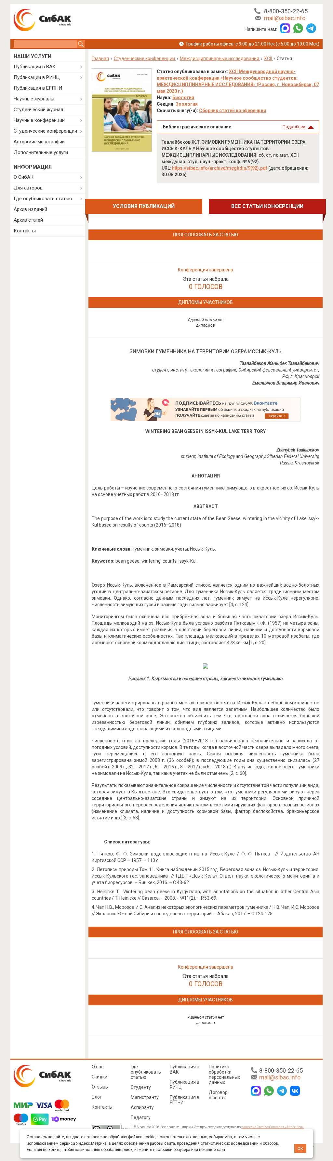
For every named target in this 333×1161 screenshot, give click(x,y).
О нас (97, 1066)
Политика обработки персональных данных (224, 1074)
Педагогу (141, 1117)
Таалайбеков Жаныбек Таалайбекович (279, 363)
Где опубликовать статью (43, 199)
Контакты (25, 231)
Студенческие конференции (45, 131)
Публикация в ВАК (184, 1069)
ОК (300, 1148)
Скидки (99, 1076)
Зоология (187, 104)
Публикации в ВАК (35, 67)
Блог (97, 1097)
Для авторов (28, 188)
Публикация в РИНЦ (184, 1084)
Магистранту (145, 1097)
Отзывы (100, 1086)
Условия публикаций (144, 206)
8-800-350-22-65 (286, 11)
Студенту (141, 1087)
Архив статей (28, 220)
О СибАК (23, 177)
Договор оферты (218, 1095)
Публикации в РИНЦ (37, 77)
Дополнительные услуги (41, 152)
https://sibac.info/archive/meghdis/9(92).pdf (219, 168)
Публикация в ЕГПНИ (38, 88)
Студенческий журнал (38, 109)
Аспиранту (142, 1107)
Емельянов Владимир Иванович (285, 382)
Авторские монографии (39, 141)
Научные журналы (34, 99)
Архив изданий (30, 209)
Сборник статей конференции (232, 110)
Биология (183, 97)
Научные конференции (39, 120)
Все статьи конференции (267, 206)
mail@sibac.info (284, 18)
